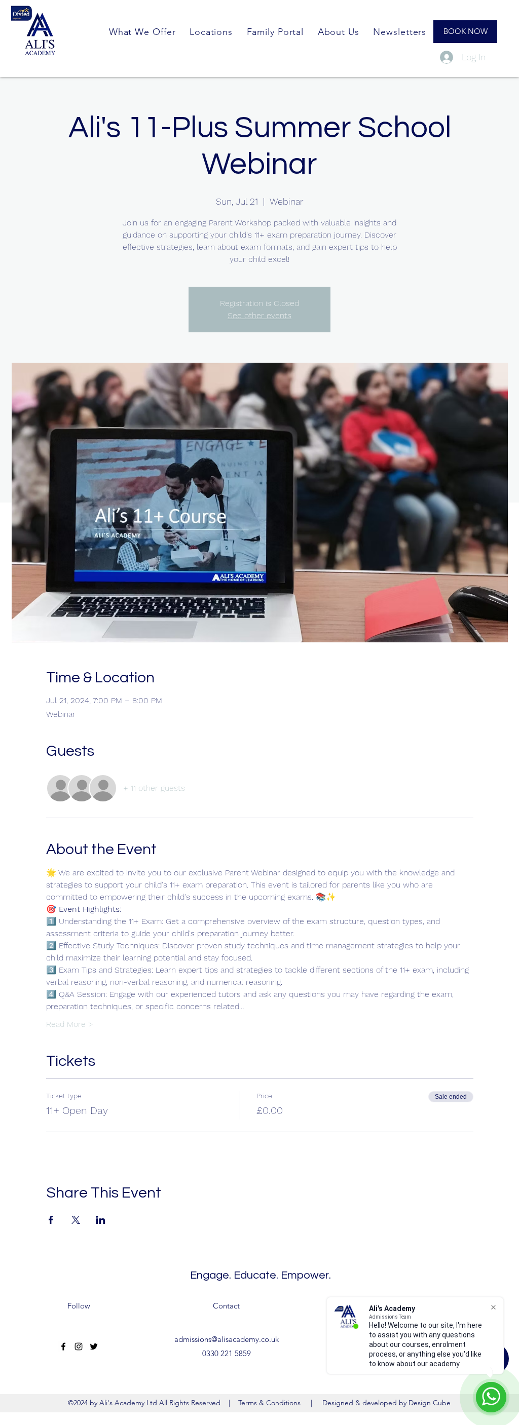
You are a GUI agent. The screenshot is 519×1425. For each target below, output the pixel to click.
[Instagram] (78, 1346)
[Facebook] (63, 1346)
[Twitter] (94, 1346)
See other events (259, 315)
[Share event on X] (76, 1220)
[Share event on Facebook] (51, 1220)
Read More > (69, 1024)
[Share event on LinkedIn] (100, 1220)
